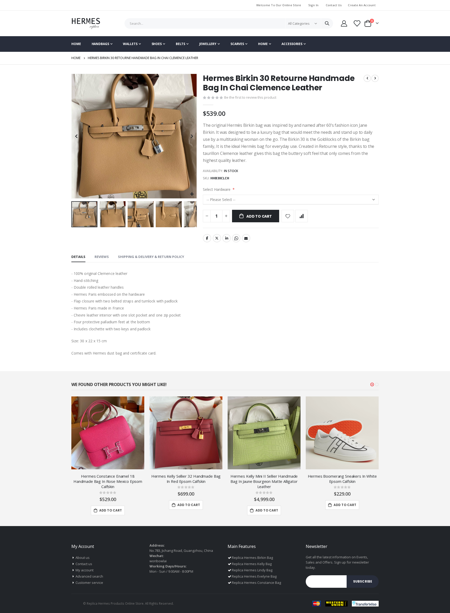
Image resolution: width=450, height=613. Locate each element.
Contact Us (334, 5)
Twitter (217, 238)
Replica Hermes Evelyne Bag (254, 576)
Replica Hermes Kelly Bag (252, 563)
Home (75, 58)
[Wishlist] (357, 23)
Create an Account (362, 5)
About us (83, 557)
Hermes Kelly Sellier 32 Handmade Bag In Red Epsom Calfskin (186, 478)
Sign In (313, 5)
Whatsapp (236, 238)
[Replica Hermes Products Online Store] (85, 23)
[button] (192, 194)
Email (246, 238)
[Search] (327, 23)
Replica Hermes (98, 603)
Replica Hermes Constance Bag (256, 582)
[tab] (78, 257)
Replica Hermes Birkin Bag (252, 557)
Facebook (207, 238)
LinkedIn (226, 238)
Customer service (89, 582)
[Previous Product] (367, 78)
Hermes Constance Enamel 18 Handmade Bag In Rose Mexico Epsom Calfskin (107, 481)
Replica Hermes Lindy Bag (252, 570)
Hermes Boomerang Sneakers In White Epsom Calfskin (342, 478)
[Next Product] (375, 78)
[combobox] (228, 23)
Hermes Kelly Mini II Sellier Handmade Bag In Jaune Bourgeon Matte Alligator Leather (264, 481)
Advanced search (89, 576)
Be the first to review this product (250, 97)
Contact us (84, 563)
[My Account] (343, 23)
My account (84, 570)
